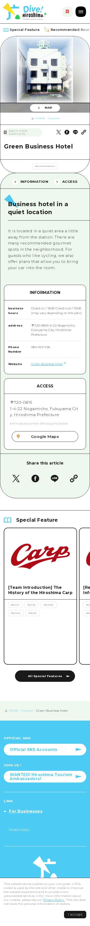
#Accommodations (45, 166)
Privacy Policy (54, 900)
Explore (54, 118)
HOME (40, 118)
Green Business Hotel (47, 364)
